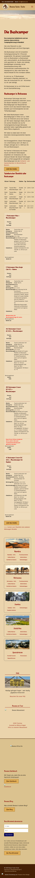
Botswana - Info (11, 581)
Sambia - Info (11, 607)
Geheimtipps (23, 559)
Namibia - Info (11, 554)
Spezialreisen (17, 652)
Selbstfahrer (11, 557)
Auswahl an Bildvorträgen (17, 725)
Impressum (7, 869)
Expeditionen (11, 658)
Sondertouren (11, 655)
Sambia (17, 604)
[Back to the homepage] (14, 6)
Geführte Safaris (11, 559)
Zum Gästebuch (11, 781)
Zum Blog (9, 809)
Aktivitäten (23, 557)
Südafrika (17, 628)
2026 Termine (17, 723)
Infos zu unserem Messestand (17, 727)
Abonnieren (9, 835)
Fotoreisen (23, 655)
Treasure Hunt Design (23, 874)
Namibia (17, 551)
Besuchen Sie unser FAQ (17, 696)
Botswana (17, 578)
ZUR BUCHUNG (11, 169)
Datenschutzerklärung (10, 871)
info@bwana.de (23, 1)
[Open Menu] (32, 6)
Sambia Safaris (11, 610)
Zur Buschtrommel (12, 853)
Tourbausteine (23, 554)
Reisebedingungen (16, 869)
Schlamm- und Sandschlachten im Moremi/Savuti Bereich (17, 163)
